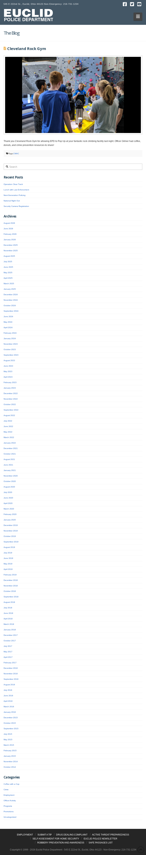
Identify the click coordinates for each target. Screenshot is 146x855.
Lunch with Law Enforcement (16, 190)
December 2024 (11, 294)
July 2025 (8, 261)
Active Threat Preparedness (110, 834)
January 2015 (10, 756)
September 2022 (11, 410)
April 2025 (8, 278)
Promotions (8, 811)
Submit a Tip (44, 834)
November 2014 (11, 761)
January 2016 (10, 712)
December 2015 (11, 718)
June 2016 (8, 696)
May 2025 (8, 272)
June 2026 (8, 229)
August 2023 (9, 360)
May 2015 (8, 739)
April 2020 (8, 503)
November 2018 (11, 586)
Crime (6, 790)
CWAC (16, 154)
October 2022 (10, 404)
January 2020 (10, 520)
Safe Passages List (101, 842)
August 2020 (9, 487)
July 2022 (8, 421)
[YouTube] (139, 4)
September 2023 (11, 355)
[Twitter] (132, 4)
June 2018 (8, 613)
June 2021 (8, 465)
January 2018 (10, 630)
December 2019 (11, 525)
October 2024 (10, 305)
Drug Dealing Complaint (71, 834)
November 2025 (11, 251)
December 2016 (11, 668)
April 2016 (8, 701)
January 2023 (10, 388)
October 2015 (10, 723)
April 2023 (8, 377)
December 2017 (11, 635)
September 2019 (11, 542)
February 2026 (10, 234)
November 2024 (11, 300)
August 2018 (9, 602)
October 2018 (10, 591)
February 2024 (10, 333)
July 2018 (8, 608)
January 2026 (10, 240)
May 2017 (8, 652)
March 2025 (9, 283)
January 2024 (10, 338)
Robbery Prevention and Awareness (60, 842)
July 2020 (8, 492)
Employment (9, 795)
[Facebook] (125, 4)
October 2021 (10, 454)
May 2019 (8, 564)
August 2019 (9, 547)
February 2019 (10, 575)
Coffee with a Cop (11, 784)
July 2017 (8, 646)
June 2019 (8, 558)
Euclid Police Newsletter (100, 838)
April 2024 (8, 327)
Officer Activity (10, 800)
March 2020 (9, 509)
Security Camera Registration (16, 206)
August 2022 (9, 415)
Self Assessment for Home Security (56, 838)
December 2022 (11, 393)
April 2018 (8, 619)
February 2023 (10, 382)
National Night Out (12, 201)
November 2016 (11, 674)
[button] (137, 17)
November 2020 (11, 476)
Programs (8, 806)
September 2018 (11, 597)
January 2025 (10, 289)
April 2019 (8, 569)
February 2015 (10, 750)
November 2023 (11, 344)
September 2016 (11, 679)
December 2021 (11, 448)
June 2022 (8, 426)
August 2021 (9, 459)
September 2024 (11, 311)
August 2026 (9, 223)
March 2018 (9, 624)
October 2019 (10, 536)
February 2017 (10, 663)
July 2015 (8, 734)
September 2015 (11, 728)
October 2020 (10, 481)
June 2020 (8, 498)
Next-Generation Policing (14, 195)
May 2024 (8, 322)
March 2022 (9, 437)
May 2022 (8, 432)
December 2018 (11, 580)
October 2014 (10, 767)
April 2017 (8, 657)
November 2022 (11, 399)
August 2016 (9, 685)
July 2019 (8, 553)
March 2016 (9, 707)
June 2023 (8, 366)
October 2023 (10, 349)
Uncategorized (10, 817)
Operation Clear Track (13, 184)
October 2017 (10, 641)
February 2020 (10, 514)
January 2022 (10, 443)
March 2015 (9, 745)
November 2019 (11, 531)
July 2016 (8, 690)
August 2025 (9, 256)
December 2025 (11, 245)
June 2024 (8, 316)
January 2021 (10, 470)
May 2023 (8, 371)
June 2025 (8, 267)
